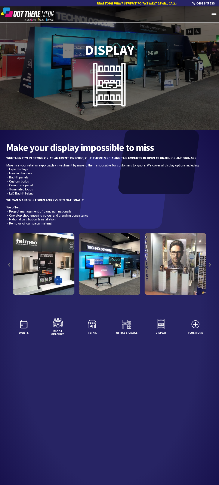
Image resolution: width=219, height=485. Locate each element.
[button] (214, 14)
